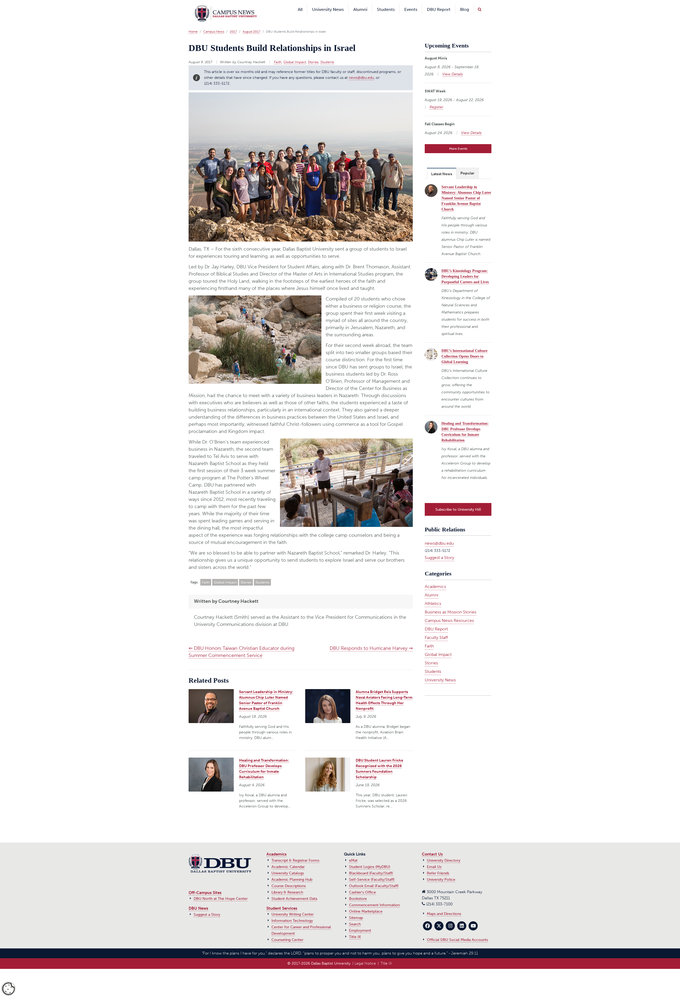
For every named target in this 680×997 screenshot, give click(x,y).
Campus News (213, 23)
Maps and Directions (444, 906)
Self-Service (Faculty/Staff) (371, 871)
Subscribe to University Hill (458, 500)
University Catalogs (287, 865)
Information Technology (292, 912)
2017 (233, 23)
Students (327, 54)
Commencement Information (374, 897)
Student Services (281, 900)
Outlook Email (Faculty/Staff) (373, 878)
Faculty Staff (436, 628)
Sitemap (356, 910)
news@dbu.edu (361, 69)
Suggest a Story (439, 548)
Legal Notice (365, 955)
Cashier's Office (362, 884)
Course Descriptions (288, 878)
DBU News (198, 900)
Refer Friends (438, 865)
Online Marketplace (365, 903)
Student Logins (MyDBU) (369, 859)
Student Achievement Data (294, 890)
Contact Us (432, 846)
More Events (458, 141)
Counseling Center (287, 932)
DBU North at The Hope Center (221, 890)
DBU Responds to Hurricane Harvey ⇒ (371, 640)
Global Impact (294, 54)
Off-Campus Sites (205, 884)
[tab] (441, 165)
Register (436, 99)
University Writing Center (292, 906)
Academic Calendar (288, 859)
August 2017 (251, 23)
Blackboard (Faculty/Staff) (371, 865)
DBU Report (436, 619)
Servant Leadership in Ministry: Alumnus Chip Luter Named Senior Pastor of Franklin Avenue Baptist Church (466, 190)
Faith (278, 54)
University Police (441, 871)
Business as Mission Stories (450, 602)
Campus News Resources (449, 611)
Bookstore (358, 890)
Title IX (355, 929)
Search (355, 916)
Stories (313, 54)
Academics (435, 577)
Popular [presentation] (467, 165)
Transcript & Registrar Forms (295, 852)
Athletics (433, 594)
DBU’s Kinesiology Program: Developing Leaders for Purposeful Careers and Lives (465, 268)
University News (440, 670)
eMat (353, 852)
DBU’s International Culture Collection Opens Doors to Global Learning (464, 348)
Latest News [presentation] (441, 166)
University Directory (443, 852)
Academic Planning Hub (291, 871)
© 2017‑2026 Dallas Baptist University (319, 955)
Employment (360, 922)
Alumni (431, 585)
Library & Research (287, 884)
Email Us (434, 859)
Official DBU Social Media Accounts (457, 932)
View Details (452, 66)
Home (193, 23)
